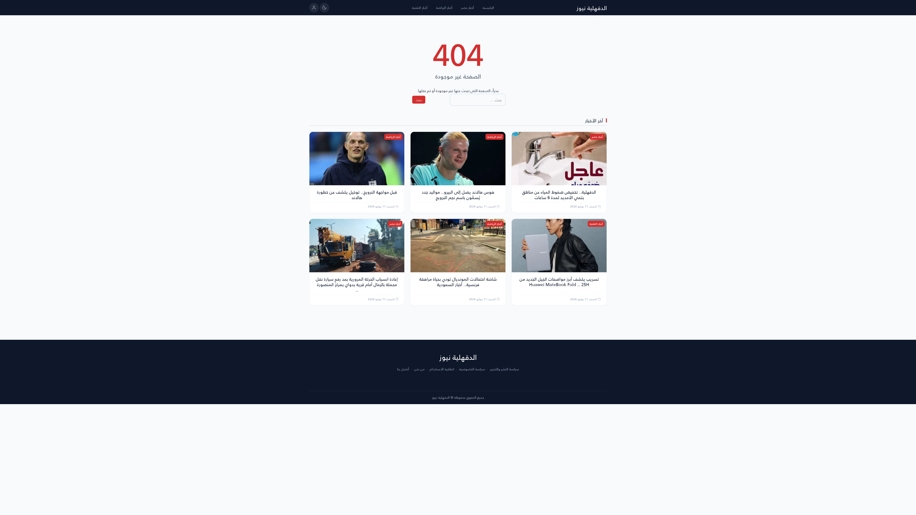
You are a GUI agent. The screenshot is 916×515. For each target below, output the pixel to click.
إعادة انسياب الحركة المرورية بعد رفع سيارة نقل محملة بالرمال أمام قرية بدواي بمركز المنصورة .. (357, 284)
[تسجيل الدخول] (314, 7)
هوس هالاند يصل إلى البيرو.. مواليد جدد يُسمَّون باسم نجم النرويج (458, 194)
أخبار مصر (467, 7)
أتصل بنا (403, 369)
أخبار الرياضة (444, 7)
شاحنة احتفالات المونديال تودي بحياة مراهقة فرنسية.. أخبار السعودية (458, 281)
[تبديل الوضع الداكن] (324, 7)
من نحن (419, 369)
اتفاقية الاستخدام (442, 369)
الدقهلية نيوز (592, 7)
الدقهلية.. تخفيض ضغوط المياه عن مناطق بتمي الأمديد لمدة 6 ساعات (559, 194)
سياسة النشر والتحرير (504, 369)
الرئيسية (488, 7)
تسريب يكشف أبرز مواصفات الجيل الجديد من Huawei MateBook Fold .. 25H (559, 281)
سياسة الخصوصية (472, 369)
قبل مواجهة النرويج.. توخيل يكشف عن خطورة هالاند (357, 194)
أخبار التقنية (419, 7)
